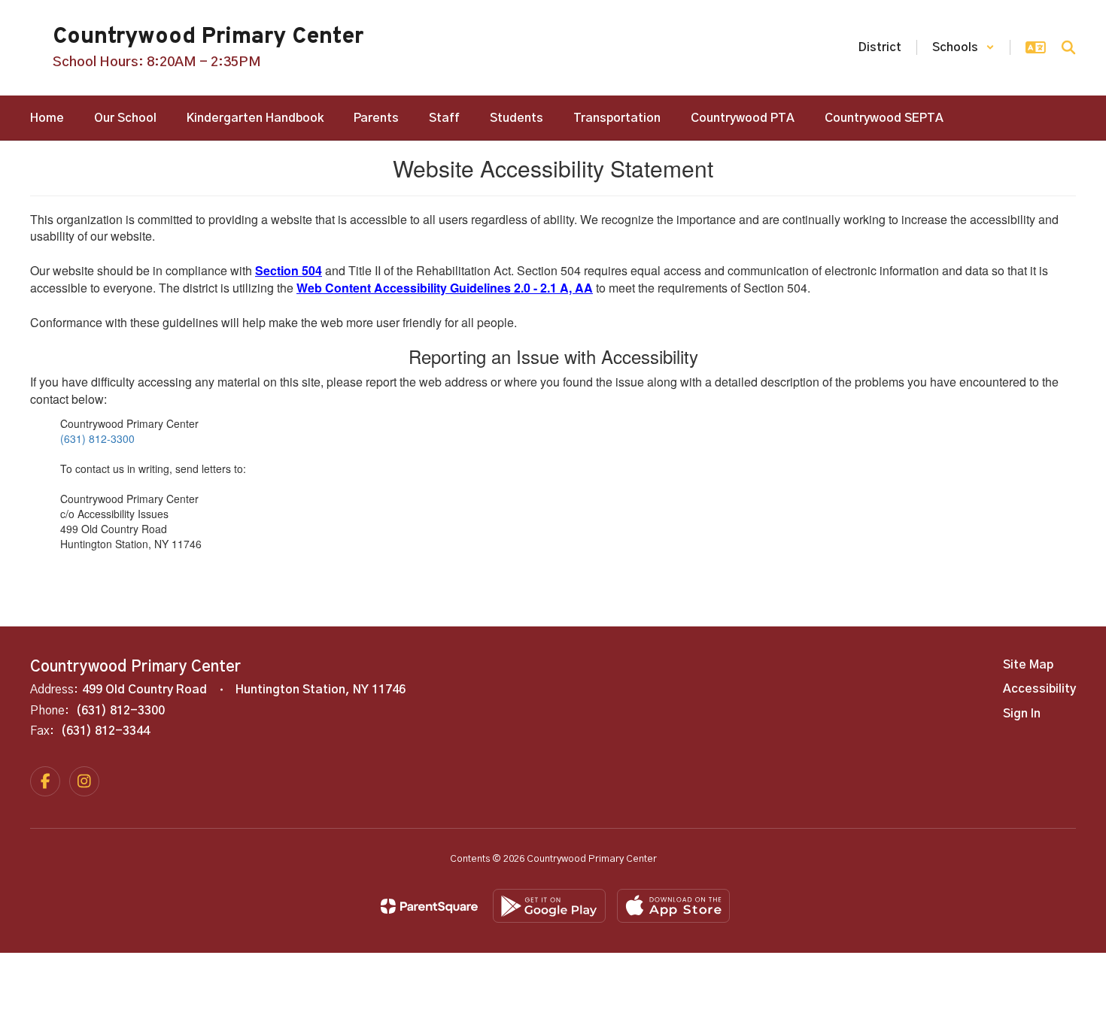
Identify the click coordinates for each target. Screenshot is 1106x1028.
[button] (963, 47)
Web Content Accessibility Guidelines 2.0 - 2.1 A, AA (444, 287)
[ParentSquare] (429, 906)
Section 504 (288, 270)
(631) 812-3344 (105, 731)
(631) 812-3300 (97, 438)
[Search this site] (1068, 47)
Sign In (1022, 714)
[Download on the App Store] (673, 906)
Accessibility (1039, 689)
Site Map (1028, 665)
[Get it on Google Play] (549, 906)
